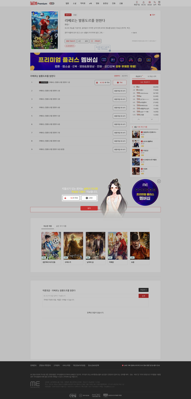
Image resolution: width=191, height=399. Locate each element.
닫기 (89, 208)
